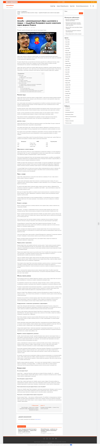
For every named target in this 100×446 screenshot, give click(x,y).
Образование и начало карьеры (26, 77)
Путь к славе (21, 79)
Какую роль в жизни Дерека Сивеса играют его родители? (31, 91)
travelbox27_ (20, 27)
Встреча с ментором (24, 80)
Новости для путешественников (70, 116)
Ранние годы (21, 75)
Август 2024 (67, 67)
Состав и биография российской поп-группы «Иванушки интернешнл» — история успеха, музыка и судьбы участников (27, 430)
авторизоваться (38, 419)
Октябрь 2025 (67, 57)
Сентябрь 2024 (68, 65)
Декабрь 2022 (68, 93)
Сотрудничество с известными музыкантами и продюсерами (31, 84)
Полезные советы (68, 123)
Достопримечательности (69, 112)
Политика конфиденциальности (82, 6)
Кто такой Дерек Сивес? (26, 88)
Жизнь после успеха (22, 83)
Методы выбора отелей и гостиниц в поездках (73, 33)
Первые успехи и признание (26, 81)
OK (71, 444)
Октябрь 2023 (67, 89)
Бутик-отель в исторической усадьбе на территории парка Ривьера (72, 20)
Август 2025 (67, 59)
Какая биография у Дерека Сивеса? (28, 89)
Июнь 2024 (67, 72)
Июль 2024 (67, 69)
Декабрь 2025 (67, 54)
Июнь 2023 (67, 91)
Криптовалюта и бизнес (69, 114)
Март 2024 (67, 78)
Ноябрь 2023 (67, 87)
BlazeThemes (50, 443)
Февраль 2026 (68, 52)
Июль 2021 (67, 95)
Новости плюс (67, 118)
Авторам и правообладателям (62, 6)
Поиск (66, 11)
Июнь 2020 (67, 97)
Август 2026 (67, 39)
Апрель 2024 (67, 76)
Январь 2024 (67, 82)
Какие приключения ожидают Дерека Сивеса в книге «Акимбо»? (32, 90)
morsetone (10, 5)
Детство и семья (23, 76)
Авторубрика (67, 110)
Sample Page (52, 6)
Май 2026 (67, 46)
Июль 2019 (67, 102)
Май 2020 (67, 100)
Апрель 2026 (67, 48)
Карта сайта (72, 6)
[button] (42, 74)
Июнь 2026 (67, 44)
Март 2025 (67, 61)
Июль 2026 (67, 42)
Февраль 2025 (67, 63)
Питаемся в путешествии (69, 120)
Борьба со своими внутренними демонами (28, 85)
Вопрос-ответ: (21, 86)
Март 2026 (67, 50)
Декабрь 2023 (67, 84)
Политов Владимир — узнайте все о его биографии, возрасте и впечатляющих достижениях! (49, 430)
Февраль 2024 (68, 80)
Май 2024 (67, 74)
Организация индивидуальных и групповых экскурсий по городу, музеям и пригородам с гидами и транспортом (73, 24)
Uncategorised (20, 18)
